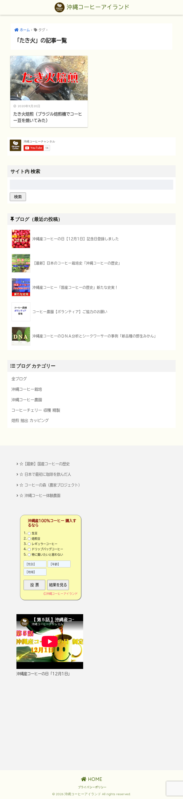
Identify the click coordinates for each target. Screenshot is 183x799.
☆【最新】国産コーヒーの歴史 (45, 464)
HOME (94, 779)
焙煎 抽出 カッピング (30, 420)
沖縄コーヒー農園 (26, 400)
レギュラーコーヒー (44, 543)
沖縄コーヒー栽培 (26, 389)
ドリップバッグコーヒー (47, 549)
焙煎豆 (36, 538)
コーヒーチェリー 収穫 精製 (35, 410)
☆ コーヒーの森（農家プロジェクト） (51, 485)
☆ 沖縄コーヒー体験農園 (40, 495)
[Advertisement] (91, 723)
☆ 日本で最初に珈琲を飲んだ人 (45, 474)
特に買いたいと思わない (47, 554)
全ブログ (19, 379)
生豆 (34, 533)
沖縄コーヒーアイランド (97, 7)
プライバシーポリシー (92, 787)
